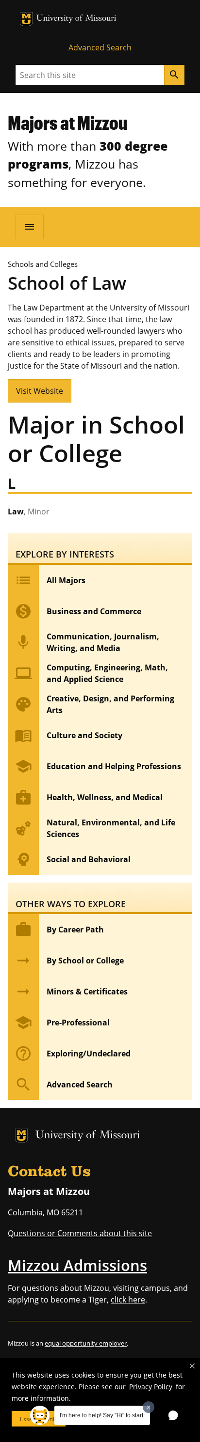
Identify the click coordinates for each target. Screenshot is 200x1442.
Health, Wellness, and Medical (89, 797)
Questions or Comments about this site (80, 1233)
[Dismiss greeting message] (148, 1407)
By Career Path (59, 929)
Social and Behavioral (73, 859)
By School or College (69, 960)
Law (29, 511)
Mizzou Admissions (77, 1265)
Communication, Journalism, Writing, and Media (87, 642)
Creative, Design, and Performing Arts (94, 704)
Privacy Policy (150, 1386)
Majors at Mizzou (68, 122)
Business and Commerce (78, 611)
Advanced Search (100, 47)
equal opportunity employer (86, 1343)
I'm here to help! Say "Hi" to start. (102, 1415)
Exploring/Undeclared (73, 1053)
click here (128, 1299)
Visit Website (39, 391)
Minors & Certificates (71, 991)
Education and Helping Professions (98, 766)
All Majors (50, 580)
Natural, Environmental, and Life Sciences (95, 828)
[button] (192, 1366)
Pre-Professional (62, 1022)
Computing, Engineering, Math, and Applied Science (91, 673)
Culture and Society (68, 735)
